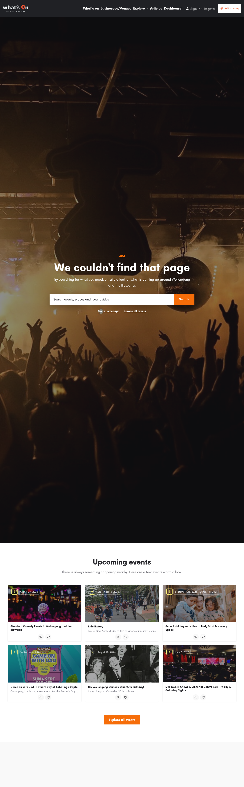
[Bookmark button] (48, 637)
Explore (139, 8)
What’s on (91, 8)
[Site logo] (16, 8)
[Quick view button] (41, 637)
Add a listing (231, 8)
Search (184, 299)
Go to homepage (108, 311)
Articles (156, 8)
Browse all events (135, 311)
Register (209, 8)
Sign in (195, 8)
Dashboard (172, 8)
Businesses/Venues (116, 8)
